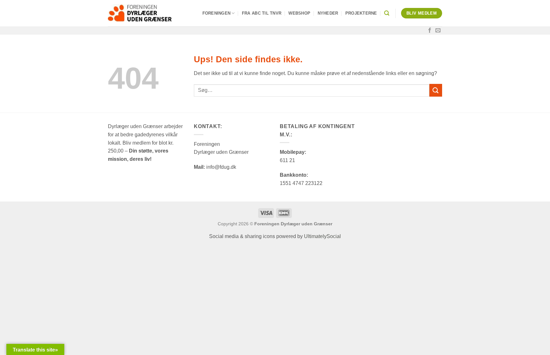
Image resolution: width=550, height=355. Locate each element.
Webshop (299, 13)
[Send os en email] (438, 30)
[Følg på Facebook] (429, 30)
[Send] (435, 90)
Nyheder (328, 13)
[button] (386, 13)
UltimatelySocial (322, 236)
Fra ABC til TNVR (261, 13)
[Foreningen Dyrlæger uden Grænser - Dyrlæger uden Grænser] (140, 13)
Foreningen (216, 13)
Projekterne (361, 13)
